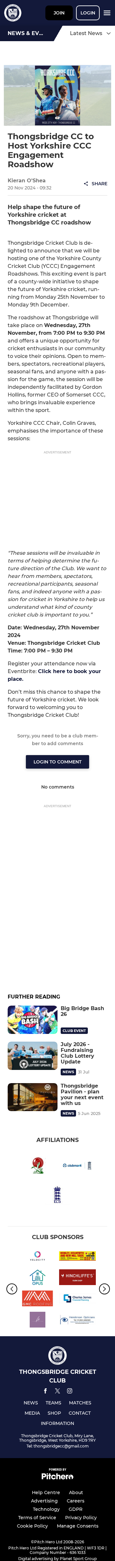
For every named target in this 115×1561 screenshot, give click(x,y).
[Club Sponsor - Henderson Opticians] (77, 1321)
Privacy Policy (81, 1517)
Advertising (44, 1501)
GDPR (75, 1509)
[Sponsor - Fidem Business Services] (37, 1321)
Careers (75, 1501)
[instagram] (69, 1392)
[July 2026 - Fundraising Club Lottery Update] (32, 1056)
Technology (46, 1509)
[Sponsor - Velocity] (37, 1257)
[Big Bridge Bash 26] (32, 1020)
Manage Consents (77, 1526)
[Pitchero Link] (57, 1478)
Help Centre (46, 1492)
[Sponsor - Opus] (37, 1278)
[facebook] (45, 1392)
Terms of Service (37, 1517)
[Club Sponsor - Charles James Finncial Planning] (77, 1300)
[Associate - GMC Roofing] (37, 1300)
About (76, 1492)
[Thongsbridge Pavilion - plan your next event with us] (32, 1097)
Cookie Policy (32, 1526)
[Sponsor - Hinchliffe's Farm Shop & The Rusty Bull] (77, 1278)
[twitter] (57, 1392)
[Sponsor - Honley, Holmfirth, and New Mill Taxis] (77, 1257)
